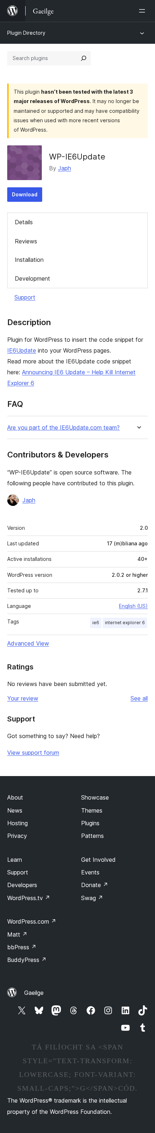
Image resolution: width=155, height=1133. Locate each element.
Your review (22, 698)
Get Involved (98, 859)
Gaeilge (34, 992)
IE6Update (21, 350)
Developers (22, 885)
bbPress (21, 947)
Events (90, 872)
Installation (29, 259)
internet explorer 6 (125, 622)
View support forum (33, 752)
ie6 (95, 622)
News (14, 810)
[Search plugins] (83, 58)
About (15, 797)
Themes (91, 810)
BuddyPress (26, 959)
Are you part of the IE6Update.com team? (63, 427)
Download (24, 194)
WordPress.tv (28, 898)
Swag (92, 898)
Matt (17, 934)
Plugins (90, 823)
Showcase (95, 797)
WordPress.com (31, 921)
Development (32, 278)
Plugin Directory (26, 33)
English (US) (133, 606)
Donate (94, 885)
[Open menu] (143, 11)
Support (24, 297)
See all (139, 698)
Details (24, 222)
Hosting (17, 823)
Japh (64, 168)
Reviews (26, 241)
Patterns (92, 835)
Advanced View (28, 643)
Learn (14, 859)
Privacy (17, 835)
